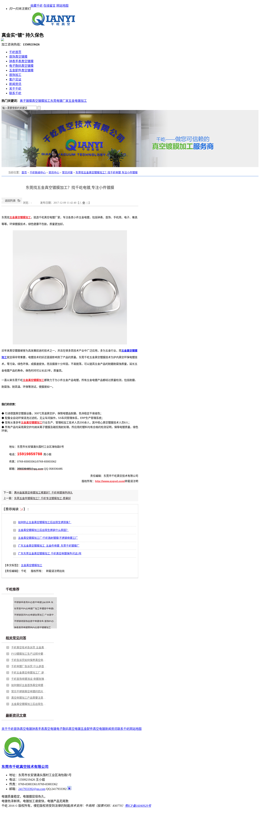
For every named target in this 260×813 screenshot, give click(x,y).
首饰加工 (15, 75)
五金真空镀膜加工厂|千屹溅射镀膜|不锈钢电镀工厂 (48, 537)
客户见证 (15, 79)
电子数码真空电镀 (68, 728)
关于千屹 (15, 88)
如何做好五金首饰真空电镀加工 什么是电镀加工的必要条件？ (29, 685)
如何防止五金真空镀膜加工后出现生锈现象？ (44, 522)
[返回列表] (12, 202)
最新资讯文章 (16, 715)
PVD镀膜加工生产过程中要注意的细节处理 (29, 653)
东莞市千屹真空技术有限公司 (25, 767)
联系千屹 (15, 93)
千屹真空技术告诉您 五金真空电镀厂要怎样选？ (29, 647)
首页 (24, 172)
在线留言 (49, 5)
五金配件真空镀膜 (21, 70)
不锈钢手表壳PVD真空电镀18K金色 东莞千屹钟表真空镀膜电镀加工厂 (49, 602)
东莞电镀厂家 (59, 100)
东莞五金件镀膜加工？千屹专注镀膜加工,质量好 (42, 498)
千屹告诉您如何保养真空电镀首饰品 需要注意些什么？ (29, 660)
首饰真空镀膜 (18, 56)
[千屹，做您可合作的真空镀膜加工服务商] (130, 138)
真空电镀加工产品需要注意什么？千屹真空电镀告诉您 (29, 697)
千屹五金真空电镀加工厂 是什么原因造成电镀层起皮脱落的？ (29, 672)
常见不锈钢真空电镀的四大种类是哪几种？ (29, 691)
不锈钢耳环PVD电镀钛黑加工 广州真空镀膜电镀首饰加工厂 (44, 615)
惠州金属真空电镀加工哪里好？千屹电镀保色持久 (43, 492)
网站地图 (62, 5)
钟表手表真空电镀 (44, 728)
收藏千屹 (36, 5)
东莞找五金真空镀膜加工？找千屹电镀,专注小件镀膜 (107, 172)
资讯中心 (54, 172)
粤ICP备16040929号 (138, 805)
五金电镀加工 (78, 100)
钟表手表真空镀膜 (21, 61)
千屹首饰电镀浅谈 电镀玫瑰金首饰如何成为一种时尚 (29, 679)
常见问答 (67, 172)
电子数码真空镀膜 (21, 65)
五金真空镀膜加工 (31, 565)
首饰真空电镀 (23, 728)
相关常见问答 (16, 638)
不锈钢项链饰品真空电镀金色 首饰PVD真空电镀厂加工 (42, 621)
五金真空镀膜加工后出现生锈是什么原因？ (43, 530)
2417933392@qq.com (31, 789)
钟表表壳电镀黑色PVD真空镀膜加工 (32, 627)
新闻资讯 (15, 84)
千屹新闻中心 (38, 172)
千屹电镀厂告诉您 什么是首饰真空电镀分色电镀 (29, 666)
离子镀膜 (26, 100)
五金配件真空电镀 (93, 728)
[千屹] (53, 25)
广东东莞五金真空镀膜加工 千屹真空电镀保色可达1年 (49, 553)
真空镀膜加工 (41, 100)
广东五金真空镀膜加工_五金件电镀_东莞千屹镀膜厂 (48, 545)
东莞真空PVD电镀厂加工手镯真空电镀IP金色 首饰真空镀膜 (44, 608)
